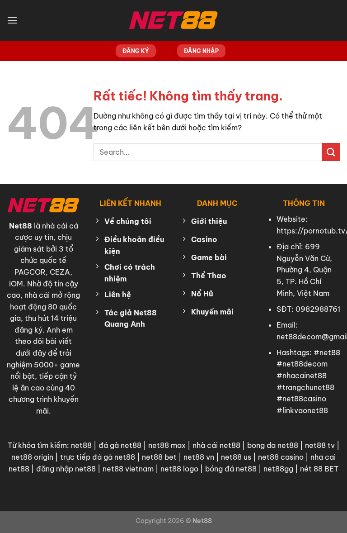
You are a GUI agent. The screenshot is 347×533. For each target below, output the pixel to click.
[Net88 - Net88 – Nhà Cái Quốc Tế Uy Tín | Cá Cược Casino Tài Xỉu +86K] (173, 20)
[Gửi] (331, 152)
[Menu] (12, 20)
